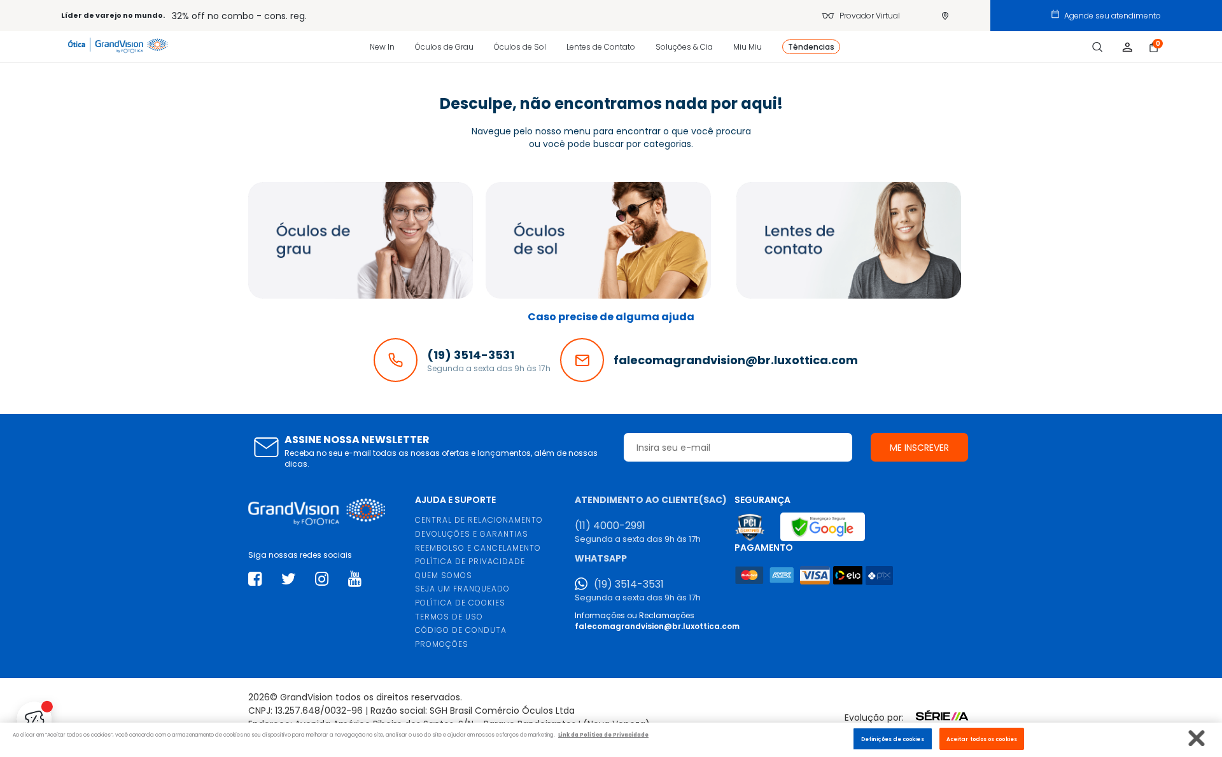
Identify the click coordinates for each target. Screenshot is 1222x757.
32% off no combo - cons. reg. (239, 16)
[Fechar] (1197, 738)
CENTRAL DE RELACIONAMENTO (479, 519)
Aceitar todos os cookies (981, 738)
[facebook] (255, 579)
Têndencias (811, 46)
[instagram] (321, 579)
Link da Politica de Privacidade (603, 735)
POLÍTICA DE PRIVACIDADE (470, 561)
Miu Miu (747, 46)
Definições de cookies (892, 738)
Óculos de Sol (520, 46)
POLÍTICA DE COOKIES (460, 602)
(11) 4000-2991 (610, 526)
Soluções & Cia (684, 46)
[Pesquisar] (1097, 47)
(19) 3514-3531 (629, 584)
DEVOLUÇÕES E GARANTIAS (471, 533)
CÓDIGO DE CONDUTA (461, 630)
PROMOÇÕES (441, 644)
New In (382, 46)
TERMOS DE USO (449, 616)
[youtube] (355, 579)
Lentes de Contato (600, 46)
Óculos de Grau (444, 46)
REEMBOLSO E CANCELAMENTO (478, 547)
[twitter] (288, 579)
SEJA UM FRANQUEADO (462, 588)
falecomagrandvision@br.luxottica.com (657, 626)
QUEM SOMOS (443, 575)
